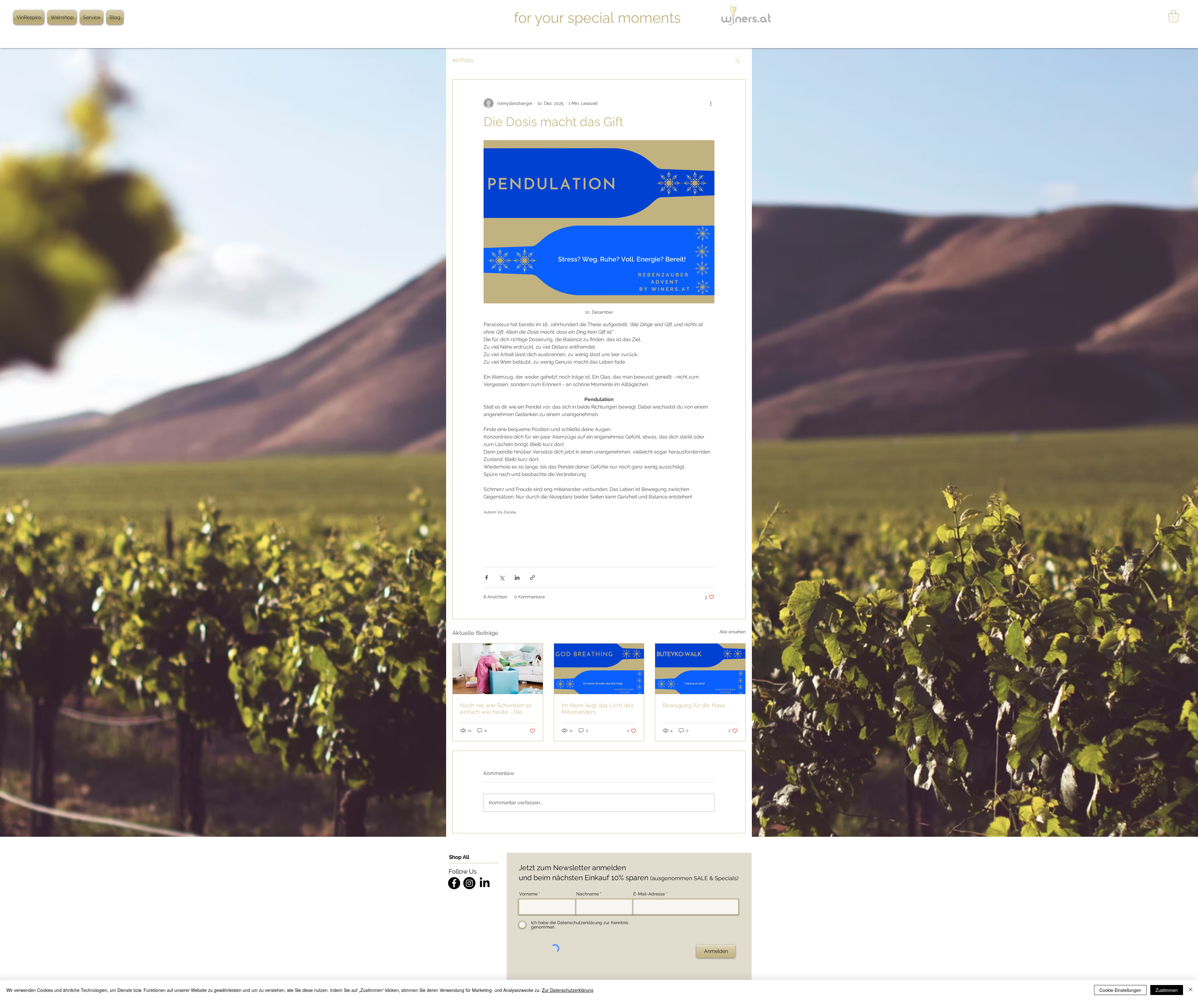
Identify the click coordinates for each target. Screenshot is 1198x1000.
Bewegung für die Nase (694, 705)
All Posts (462, 60)
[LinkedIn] (485, 883)
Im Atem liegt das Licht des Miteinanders (598, 708)
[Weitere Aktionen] (710, 103)
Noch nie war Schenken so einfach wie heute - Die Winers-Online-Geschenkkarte (496, 708)
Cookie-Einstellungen (1120, 990)
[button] (1173, 16)
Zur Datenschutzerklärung (567, 990)
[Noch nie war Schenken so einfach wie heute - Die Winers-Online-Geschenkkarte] (498, 669)
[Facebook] (454, 883)
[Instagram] (469, 883)
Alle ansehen (732, 631)
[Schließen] (1190, 990)
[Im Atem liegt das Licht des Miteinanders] (599, 669)
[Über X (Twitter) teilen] (502, 578)
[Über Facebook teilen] (486, 578)
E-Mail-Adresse (649, 894)
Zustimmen (1167, 990)
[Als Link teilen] (532, 578)
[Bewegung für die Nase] (700, 669)
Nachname (587, 894)
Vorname (528, 894)
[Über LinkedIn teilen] (517, 578)
